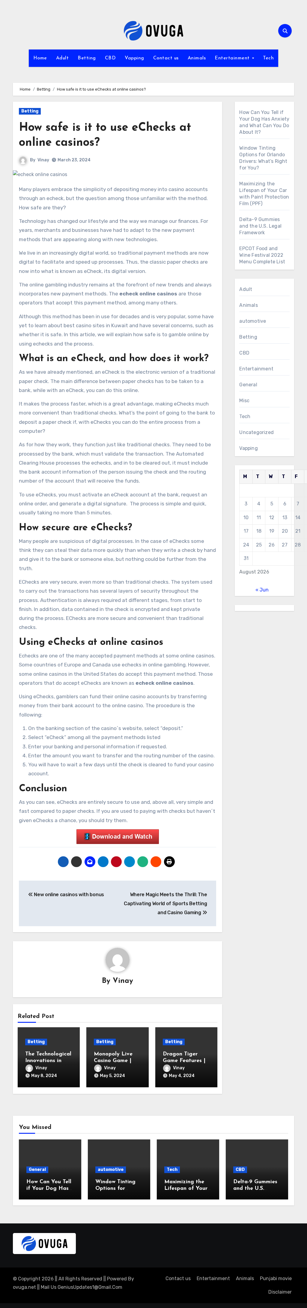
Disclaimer (280, 1292)
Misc (244, 400)
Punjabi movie (276, 1278)
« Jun (262, 590)
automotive (252, 321)
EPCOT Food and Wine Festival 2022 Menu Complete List (262, 255)
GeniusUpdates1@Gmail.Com (90, 1287)
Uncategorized (256, 432)
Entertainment (233, 58)
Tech (268, 58)
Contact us (166, 58)
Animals (197, 58)
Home (40, 58)
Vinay (43, 160)
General (248, 385)
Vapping (134, 58)
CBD (110, 58)
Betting (87, 58)
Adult (62, 58)
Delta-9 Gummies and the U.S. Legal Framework (260, 226)
